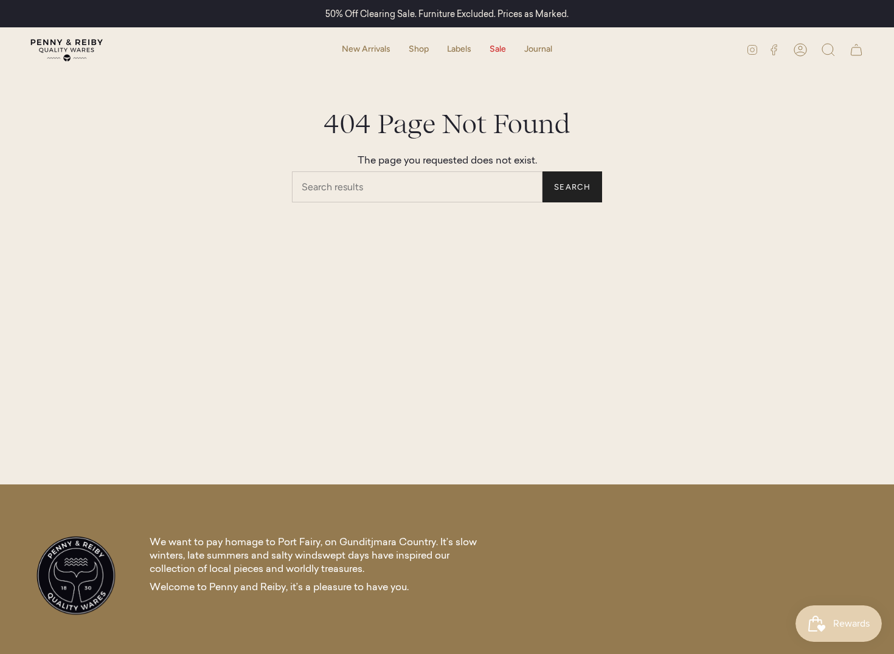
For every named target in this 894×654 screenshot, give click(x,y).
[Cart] (856, 49)
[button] (419, 49)
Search (572, 186)
